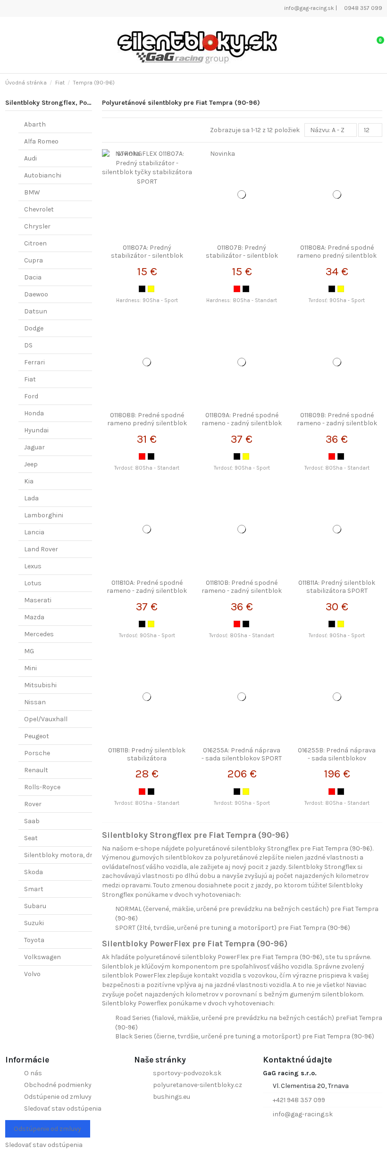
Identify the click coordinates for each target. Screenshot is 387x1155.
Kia (29, 481)
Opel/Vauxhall (45, 719)
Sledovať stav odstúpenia (62, 1108)
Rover (33, 804)
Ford (31, 396)
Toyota (34, 940)
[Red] (237, 289)
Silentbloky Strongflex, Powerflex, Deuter (70, 103)
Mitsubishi (40, 685)
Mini (30, 668)
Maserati (37, 600)
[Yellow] (151, 289)
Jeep (31, 464)
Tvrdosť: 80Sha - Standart (146, 468)
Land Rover (41, 549)
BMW (32, 192)
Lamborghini (43, 515)
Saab (32, 821)
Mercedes (39, 634)
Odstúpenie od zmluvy (58, 1097)
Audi (30, 158)
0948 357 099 (362, 8)
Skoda (33, 872)
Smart (33, 889)
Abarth (35, 124)
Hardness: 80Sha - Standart (241, 300)
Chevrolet (39, 209)
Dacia (33, 277)
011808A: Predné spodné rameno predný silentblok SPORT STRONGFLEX (337, 256)
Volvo (32, 974)
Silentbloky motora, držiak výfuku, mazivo (87, 855)
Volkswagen (42, 957)
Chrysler (37, 226)
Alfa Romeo (41, 141)
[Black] (142, 289)
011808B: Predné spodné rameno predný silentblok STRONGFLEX (147, 423)
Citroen (35, 243)
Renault (36, 770)
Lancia (34, 532)
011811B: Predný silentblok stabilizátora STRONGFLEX (146, 758)
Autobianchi (42, 175)
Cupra (33, 260)
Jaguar (34, 447)
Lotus (33, 583)
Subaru (35, 906)
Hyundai (36, 430)
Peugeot (36, 736)
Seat (31, 838)
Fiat (30, 379)
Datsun (35, 311)
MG (29, 651)
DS (28, 345)
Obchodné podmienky (58, 1085)
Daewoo (36, 294)
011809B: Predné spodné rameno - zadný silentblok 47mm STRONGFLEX (337, 423)
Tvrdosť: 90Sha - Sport (337, 300)
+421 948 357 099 (299, 1100)
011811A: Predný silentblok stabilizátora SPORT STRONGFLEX (336, 591)
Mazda (34, 617)
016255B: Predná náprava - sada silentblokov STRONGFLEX (337, 758)
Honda (34, 413)
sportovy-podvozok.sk (187, 1073)
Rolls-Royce (42, 787)
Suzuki (34, 923)
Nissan (35, 702)
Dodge (33, 328)
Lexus (33, 566)
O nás (33, 1073)
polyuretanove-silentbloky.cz (197, 1085)
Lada (31, 498)
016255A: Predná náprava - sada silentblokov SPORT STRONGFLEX (242, 758)
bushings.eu (171, 1097)
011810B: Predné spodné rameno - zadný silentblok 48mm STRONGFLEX (242, 591)
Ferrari (34, 362)
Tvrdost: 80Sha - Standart (337, 803)
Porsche (37, 753)
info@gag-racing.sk (308, 8)
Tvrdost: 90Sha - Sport (242, 803)
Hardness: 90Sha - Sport (147, 300)
